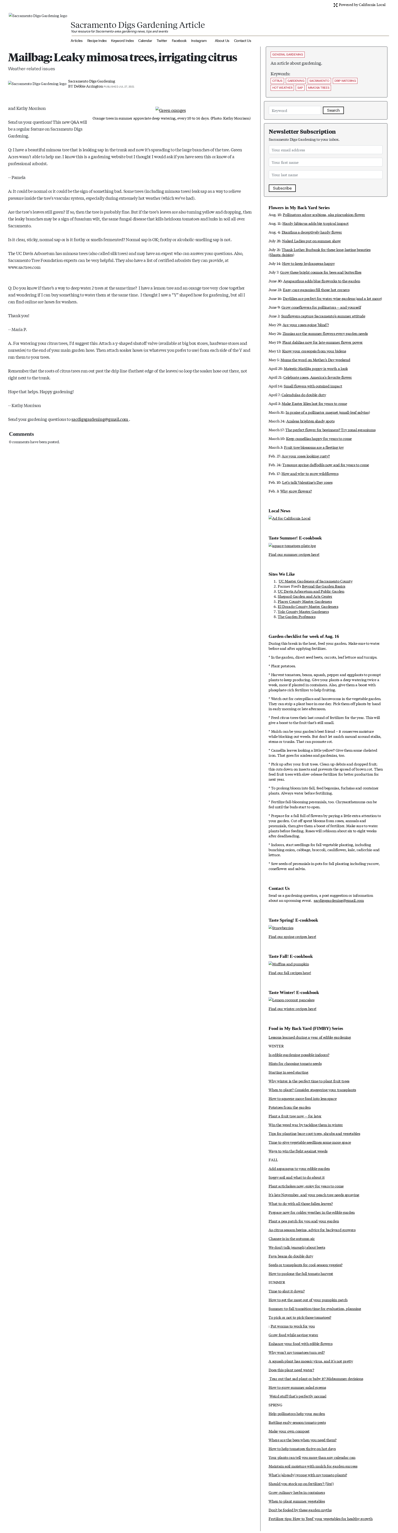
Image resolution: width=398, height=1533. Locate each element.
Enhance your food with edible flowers (300, 1343)
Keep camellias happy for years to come (319, 438)
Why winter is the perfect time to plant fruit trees (309, 1080)
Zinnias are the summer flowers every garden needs (325, 333)
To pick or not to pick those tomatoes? (300, 1317)
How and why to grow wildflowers (309, 473)
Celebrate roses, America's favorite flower (317, 377)
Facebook (179, 40)
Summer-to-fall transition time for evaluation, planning (315, 1308)
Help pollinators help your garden (297, 1413)
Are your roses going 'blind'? (306, 324)
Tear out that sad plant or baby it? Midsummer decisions (316, 1378)
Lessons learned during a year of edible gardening (310, 1037)
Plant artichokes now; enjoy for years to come (306, 1185)
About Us (222, 40)
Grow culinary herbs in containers (297, 1492)
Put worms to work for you (293, 1325)
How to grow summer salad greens (297, 1387)
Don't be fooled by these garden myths (300, 1509)
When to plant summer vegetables (297, 1501)
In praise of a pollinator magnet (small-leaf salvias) (328, 412)
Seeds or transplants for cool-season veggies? (305, 1264)
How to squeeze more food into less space (303, 1098)
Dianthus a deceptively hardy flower (312, 231)
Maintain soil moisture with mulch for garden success (313, 1466)
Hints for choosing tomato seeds (295, 1063)
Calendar (145, 40)
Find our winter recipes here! (292, 1008)
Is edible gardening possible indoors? (299, 1054)
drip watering (345, 81)
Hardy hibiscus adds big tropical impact (315, 223)
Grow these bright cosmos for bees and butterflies (320, 272)
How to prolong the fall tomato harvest (301, 1273)
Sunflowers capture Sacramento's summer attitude (323, 315)
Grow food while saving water (293, 1334)
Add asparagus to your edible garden (299, 1168)
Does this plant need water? (291, 1369)
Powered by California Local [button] (362, 4)
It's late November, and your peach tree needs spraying (314, 1194)
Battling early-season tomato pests (297, 1422)
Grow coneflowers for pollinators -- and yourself (321, 307)
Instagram (199, 40)
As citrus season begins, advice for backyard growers (312, 1229)
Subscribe (282, 188)
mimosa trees (318, 88)
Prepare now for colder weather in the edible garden (312, 1212)
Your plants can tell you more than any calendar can (312, 1457)
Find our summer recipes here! (294, 554)
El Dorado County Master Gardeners (308, 606)
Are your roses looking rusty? (306, 455)
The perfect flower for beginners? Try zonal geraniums (330, 429)
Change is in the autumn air (292, 1238)
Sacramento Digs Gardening (91, 80)
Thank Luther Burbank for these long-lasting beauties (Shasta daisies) (320, 252)
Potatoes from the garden (289, 1107)
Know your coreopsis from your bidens (314, 350)
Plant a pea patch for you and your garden (304, 1220)
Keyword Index (122, 40)
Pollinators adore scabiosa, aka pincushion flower (324, 214)
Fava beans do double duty (291, 1255)
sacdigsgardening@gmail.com (100, 419)
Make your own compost (289, 1430)
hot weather (282, 88)
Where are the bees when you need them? (303, 1439)
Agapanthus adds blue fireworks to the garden (321, 280)
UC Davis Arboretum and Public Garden (311, 591)
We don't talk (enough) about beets (297, 1247)
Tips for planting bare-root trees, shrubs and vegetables (314, 1133)
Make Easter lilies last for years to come (314, 403)
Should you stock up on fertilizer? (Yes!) (301, 1483)
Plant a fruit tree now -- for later (295, 1115)
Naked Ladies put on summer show (311, 240)
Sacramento (319, 81)
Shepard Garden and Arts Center (305, 596)
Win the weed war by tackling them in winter (306, 1124)
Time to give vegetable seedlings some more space (310, 1142)
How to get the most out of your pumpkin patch (308, 1299)
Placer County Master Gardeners (305, 601)
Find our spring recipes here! (292, 936)
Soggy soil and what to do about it (297, 1177)
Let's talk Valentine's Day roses (307, 482)
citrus (277, 81)
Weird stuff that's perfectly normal (297, 1395)
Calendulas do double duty (303, 394)
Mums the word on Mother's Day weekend (315, 359)
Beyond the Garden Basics (323, 586)
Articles (76, 40)
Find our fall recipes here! (290, 972)
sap (300, 88)
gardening (295, 81)
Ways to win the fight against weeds (298, 1150)
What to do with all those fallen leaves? (301, 1203)
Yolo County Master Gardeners (303, 611)
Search (333, 110)
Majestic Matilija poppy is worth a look (316, 368)
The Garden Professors (296, 616)
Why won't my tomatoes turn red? (297, 1352)
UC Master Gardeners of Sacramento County (315, 580)
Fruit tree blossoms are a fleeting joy (314, 447)
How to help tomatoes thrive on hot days (302, 1448)
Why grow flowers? (296, 490)
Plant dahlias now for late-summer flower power (322, 342)
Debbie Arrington (88, 85)
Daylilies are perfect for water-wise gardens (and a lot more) (332, 298)
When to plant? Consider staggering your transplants (312, 1089)
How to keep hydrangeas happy (308, 263)
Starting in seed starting (288, 1072)
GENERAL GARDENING (287, 54)
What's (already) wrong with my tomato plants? (308, 1474)
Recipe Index (97, 40)
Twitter (162, 40)
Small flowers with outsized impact (313, 385)
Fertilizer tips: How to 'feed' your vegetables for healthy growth (320, 1518)
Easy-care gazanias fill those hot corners (316, 289)
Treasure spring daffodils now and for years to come (325, 464)
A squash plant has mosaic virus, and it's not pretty (311, 1360)
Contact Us (242, 40)
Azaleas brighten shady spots (310, 420)
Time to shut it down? (286, 1290)
